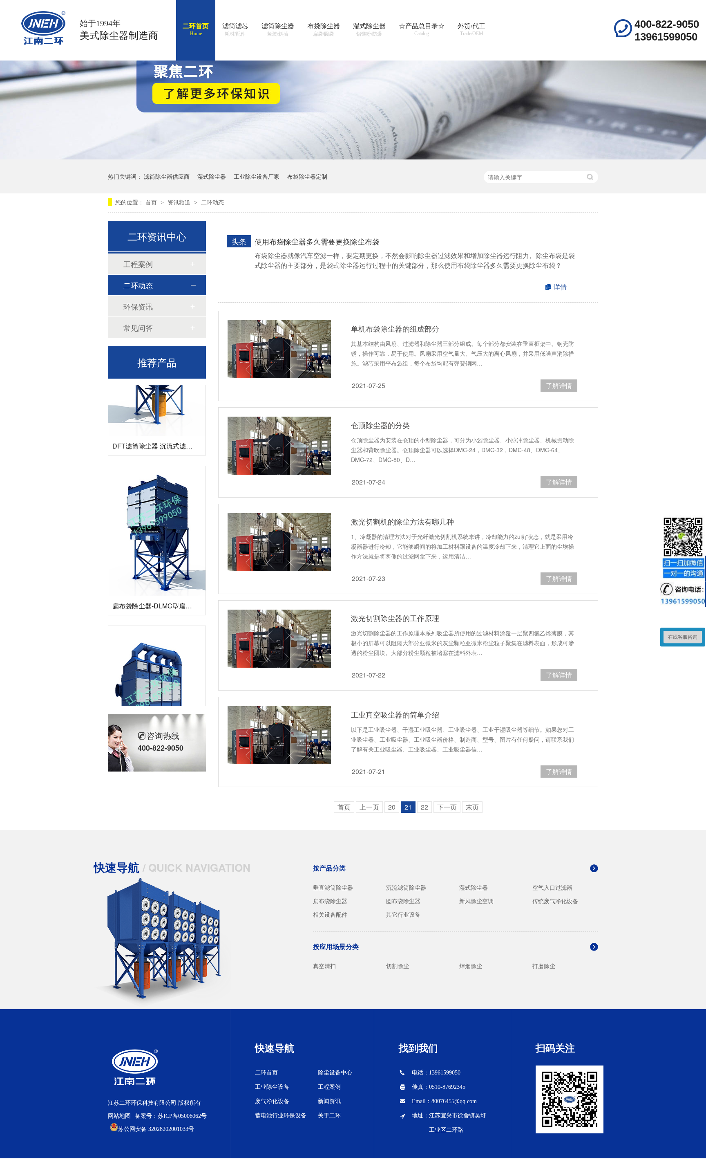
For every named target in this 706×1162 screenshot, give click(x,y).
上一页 (369, 807)
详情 (560, 287)
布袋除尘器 (323, 29)
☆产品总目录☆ (422, 29)
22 (424, 807)
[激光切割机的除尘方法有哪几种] (279, 542)
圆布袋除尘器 (403, 901)
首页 (152, 202)
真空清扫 (324, 966)
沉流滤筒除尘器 (406, 887)
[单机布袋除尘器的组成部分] (279, 349)
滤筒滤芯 (235, 29)
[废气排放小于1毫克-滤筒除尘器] (157, 680)
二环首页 (196, 29)
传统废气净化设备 (555, 901)
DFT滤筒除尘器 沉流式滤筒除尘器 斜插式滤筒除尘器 (189, 435)
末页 (472, 807)
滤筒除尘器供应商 (167, 176)
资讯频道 (180, 202)
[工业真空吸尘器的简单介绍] (279, 735)
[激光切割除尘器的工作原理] (279, 639)
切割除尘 (397, 966)
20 (391, 807)
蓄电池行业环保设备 (280, 1116)
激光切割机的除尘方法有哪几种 (402, 521)
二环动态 (212, 202)
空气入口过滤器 (552, 887)
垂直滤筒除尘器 (333, 887)
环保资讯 (138, 306)
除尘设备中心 (335, 1073)
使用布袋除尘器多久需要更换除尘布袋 (317, 241)
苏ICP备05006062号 (182, 1116)
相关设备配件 (330, 914)
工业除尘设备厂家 (256, 176)
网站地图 (119, 1116)
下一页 (447, 807)
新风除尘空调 (476, 901)
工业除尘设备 (272, 1087)
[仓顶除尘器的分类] (279, 446)
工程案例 (138, 263)
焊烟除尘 (470, 966)
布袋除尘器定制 (307, 176)
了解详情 (559, 385)
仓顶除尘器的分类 (380, 424)
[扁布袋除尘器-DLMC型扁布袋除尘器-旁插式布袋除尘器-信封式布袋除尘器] (157, 520)
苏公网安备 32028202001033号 (156, 1129)
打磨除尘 (543, 966)
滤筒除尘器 (277, 29)
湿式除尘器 (369, 29)
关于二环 (329, 1116)
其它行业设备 (403, 914)
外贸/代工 (471, 29)
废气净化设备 (272, 1101)
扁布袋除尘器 (330, 901)
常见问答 (138, 327)
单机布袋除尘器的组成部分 (395, 328)
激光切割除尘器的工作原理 (395, 617)
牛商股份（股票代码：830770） (176, 1155)
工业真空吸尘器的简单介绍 (395, 714)
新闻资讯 (329, 1101)
